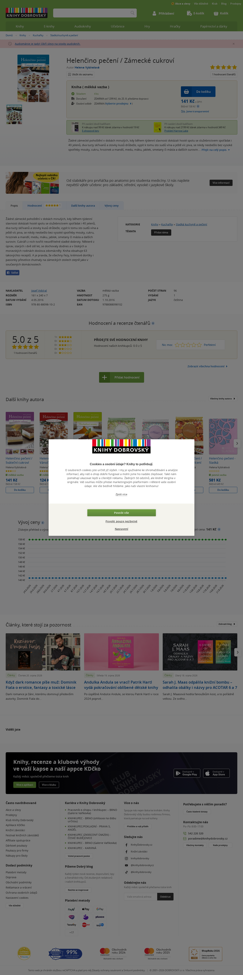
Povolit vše (121, 513)
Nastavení (121, 529)
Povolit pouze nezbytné (121, 521)
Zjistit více (121, 494)
